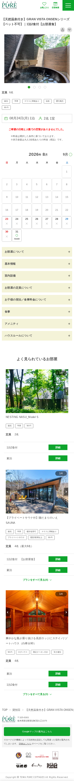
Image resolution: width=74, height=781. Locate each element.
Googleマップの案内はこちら (37, 731)
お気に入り (44, 8)
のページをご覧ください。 (38, 744)
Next (66, 391)
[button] (29, 87)
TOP (5, 709)
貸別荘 (16, 709)
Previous (8, 391)
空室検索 (55, 8)
